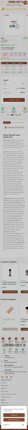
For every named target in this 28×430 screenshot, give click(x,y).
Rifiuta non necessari (14, 420)
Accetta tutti (14, 415)
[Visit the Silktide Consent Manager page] (23, 424)
